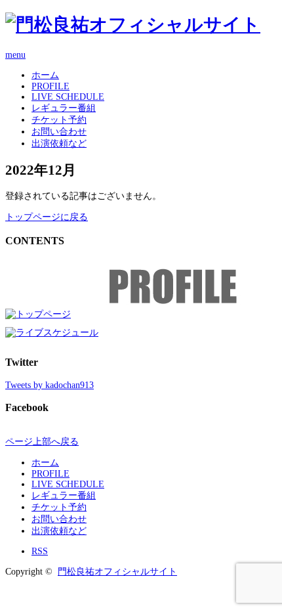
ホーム (45, 75)
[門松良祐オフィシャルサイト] (132, 24)
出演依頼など (59, 143)
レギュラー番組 (63, 108)
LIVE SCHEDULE (67, 97)
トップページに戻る (46, 217)
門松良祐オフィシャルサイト (117, 572)
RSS (39, 551)
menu (15, 55)
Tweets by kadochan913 (49, 385)
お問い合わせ (59, 132)
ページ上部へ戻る (42, 442)
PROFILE (50, 86)
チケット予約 (59, 120)
